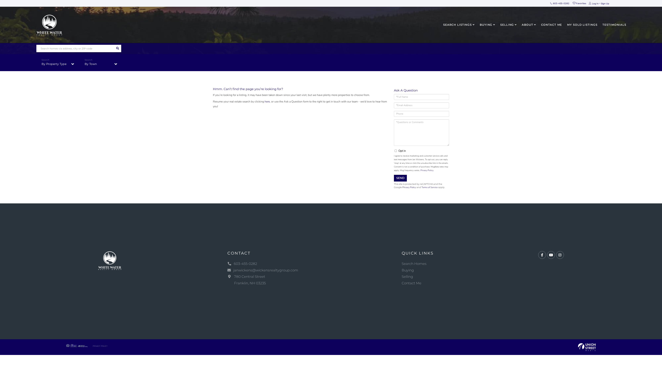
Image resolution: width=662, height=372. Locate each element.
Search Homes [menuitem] (414, 264)
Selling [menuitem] (507, 24)
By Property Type (54, 64)
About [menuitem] (527, 24)
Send (400, 178)
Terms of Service (430, 187)
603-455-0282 (560, 3)
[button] (117, 48)
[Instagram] (560, 255)
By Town (91, 64)
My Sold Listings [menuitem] (582, 24)
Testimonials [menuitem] (614, 24)
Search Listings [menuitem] (457, 24)
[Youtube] (551, 255)
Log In (595, 3)
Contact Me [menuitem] (551, 24)
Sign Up (605, 3)
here (267, 102)
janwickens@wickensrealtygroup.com (265, 270)
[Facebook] (542, 255)
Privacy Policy (426, 170)
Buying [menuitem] (486, 24)
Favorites (580, 3)
